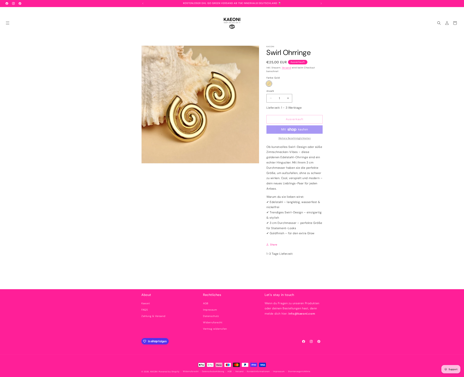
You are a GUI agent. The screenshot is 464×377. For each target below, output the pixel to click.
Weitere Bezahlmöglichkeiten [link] (294, 138)
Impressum (210, 309)
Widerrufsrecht (212, 322)
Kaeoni (145, 303)
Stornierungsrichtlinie (299, 371)
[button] (8, 23)
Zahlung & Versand (153, 316)
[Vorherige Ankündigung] (143, 3)
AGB (205, 303)
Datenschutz (211, 316)
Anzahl (270, 91)
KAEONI (154, 371)
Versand (286, 67)
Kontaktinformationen (258, 371)
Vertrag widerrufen (215, 328)
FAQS (144, 309)
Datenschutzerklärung (213, 371)
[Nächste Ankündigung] (321, 3)
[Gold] (269, 83)
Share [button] (273, 244)
